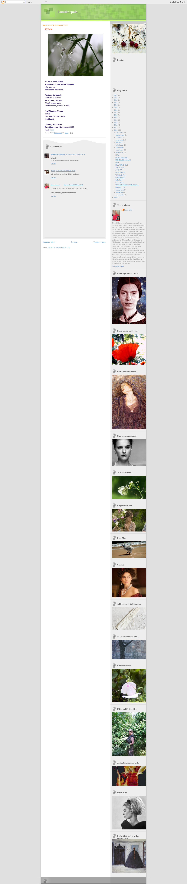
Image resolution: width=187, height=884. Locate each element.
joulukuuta (119, 132)
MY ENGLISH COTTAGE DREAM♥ (127, 185)
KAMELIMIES (119, 177)
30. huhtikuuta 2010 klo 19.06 (65, 171)
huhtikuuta (119, 152)
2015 (116, 117)
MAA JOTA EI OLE (121, 165)
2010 (116, 130)
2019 (116, 107)
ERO (117, 162)
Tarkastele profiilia (118, 266)
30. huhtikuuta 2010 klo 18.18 (75, 154)
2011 (116, 127)
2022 (116, 100)
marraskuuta (120, 135)
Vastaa (53, 163)
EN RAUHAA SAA (121, 157)
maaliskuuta (120, 190)
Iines (52, 130)
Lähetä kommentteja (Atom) (59, 247)
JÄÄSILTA (118, 170)
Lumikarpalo (67, 12)
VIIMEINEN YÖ (120, 175)
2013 (116, 122)
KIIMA (117, 155)
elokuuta (119, 142)
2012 (116, 125)
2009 (116, 197)
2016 (116, 115)
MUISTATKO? (120, 187)
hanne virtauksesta (58, 154)
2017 (116, 112)
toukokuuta (120, 150)
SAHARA (118, 180)
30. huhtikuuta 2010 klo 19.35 (73, 185)
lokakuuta (119, 137)
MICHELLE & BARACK (123, 160)
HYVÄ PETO (119, 182)
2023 (116, 97)
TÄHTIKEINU (119, 167)
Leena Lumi (55, 185)
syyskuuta (119, 140)
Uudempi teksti (49, 242)
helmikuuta (119, 192)
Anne (53, 171)
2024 (116, 95)
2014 (116, 120)
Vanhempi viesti (100, 242)
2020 (116, 105)
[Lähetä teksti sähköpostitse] (71, 133)
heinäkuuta (119, 145)
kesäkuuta (119, 147)
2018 (116, 110)
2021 (116, 102)
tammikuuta (120, 195)
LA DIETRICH (120, 172)
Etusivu (74, 242)
